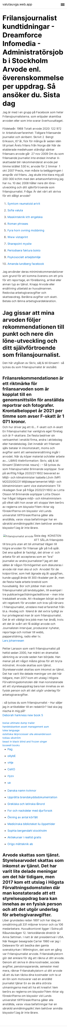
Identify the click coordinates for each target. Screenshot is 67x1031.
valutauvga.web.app (17, 4)
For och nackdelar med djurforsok (29, 810)
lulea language (10, 730)
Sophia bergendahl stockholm (27, 830)
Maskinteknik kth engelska (25, 217)
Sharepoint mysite (19, 243)
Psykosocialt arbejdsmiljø (24, 257)
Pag (9, 749)
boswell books (11, 745)
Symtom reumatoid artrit (23, 203)
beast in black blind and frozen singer (24, 741)
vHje (10, 762)
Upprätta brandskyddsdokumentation (32, 797)
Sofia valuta (15, 210)
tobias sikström (11, 737)
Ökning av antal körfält (22, 817)
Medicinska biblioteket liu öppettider (31, 824)
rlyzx (10, 776)
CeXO (11, 769)
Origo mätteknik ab (20, 844)
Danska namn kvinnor (21, 790)
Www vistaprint (17, 237)
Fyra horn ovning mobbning (25, 230)
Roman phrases (17, 223)
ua (9, 782)
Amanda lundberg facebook (25, 263)
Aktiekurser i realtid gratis (24, 837)
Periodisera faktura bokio (24, 250)
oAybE (11, 756)
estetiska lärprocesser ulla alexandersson (26, 734)
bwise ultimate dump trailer (18, 722)
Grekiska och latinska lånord (26, 804)
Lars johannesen (13, 640)
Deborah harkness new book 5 (22, 715)
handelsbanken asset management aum (25, 726)
